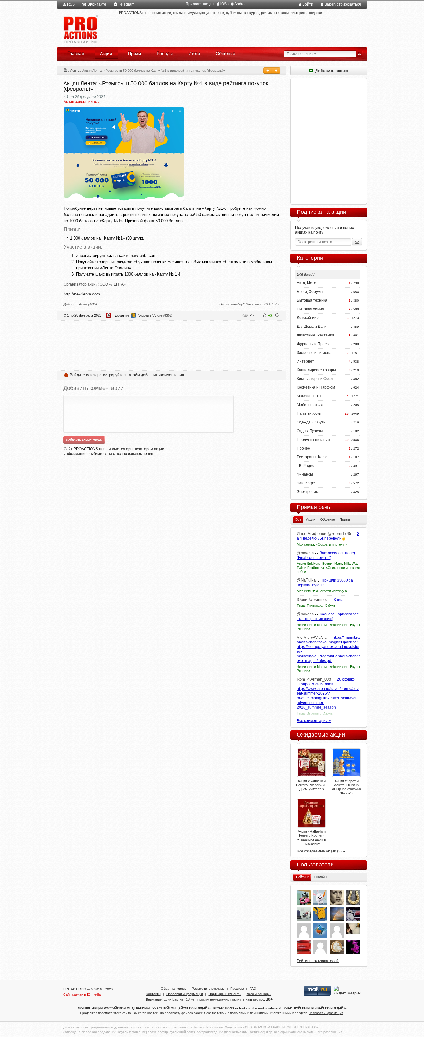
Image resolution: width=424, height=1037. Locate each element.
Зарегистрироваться (343, 4)
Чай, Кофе (306, 483)
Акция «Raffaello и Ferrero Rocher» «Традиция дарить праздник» (311, 837)
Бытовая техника (312, 300)
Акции (65, 70)
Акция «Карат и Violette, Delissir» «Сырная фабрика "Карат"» (346, 787)
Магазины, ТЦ (309, 396)
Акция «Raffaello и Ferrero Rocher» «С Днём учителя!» (311, 785)
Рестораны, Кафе (312, 457)
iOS (223, 4)
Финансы (305, 474)
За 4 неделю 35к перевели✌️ (328, 536)
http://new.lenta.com (82, 294)
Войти (307, 4)
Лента (74, 70)
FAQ (253, 988)
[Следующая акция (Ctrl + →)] (276, 70)
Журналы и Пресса (314, 344)
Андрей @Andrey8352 (155, 315)
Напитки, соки (309, 413)
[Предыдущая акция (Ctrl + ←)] (267, 70)
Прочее (303, 448)
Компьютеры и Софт (315, 379)
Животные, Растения (315, 335)
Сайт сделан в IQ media (82, 994)
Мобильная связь (312, 405)
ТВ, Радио (305, 466)
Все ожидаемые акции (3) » (321, 851)
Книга (339, 599)
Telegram (126, 4)
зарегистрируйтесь (110, 375)
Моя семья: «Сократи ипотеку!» (322, 544)
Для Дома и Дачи (312, 326)
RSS (71, 4)
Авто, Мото (306, 283)
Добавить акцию (330, 70)
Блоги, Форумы (310, 292)
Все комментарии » (314, 721)
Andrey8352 (88, 304)
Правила (237, 988)
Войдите (77, 375)
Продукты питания (313, 439)
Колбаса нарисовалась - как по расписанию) (328, 616)
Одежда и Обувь (311, 422)
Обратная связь (173, 988)
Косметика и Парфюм (316, 387)
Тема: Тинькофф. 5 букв (316, 605)
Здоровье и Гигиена (314, 352)
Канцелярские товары (316, 370)
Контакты (153, 994)
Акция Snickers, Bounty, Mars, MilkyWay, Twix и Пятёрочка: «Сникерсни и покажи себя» (328, 567)
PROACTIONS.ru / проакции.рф (80, 29)
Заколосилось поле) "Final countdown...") (326, 555)
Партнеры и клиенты (225, 994)
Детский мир (308, 318)
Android (241, 4)
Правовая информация (184, 994)
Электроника (308, 492)
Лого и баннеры (259, 994)
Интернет (305, 361)
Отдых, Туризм (310, 431)
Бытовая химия (310, 309)
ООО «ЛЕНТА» (113, 284)
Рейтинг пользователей (318, 961)
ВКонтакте (97, 4)
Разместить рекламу (208, 988)
